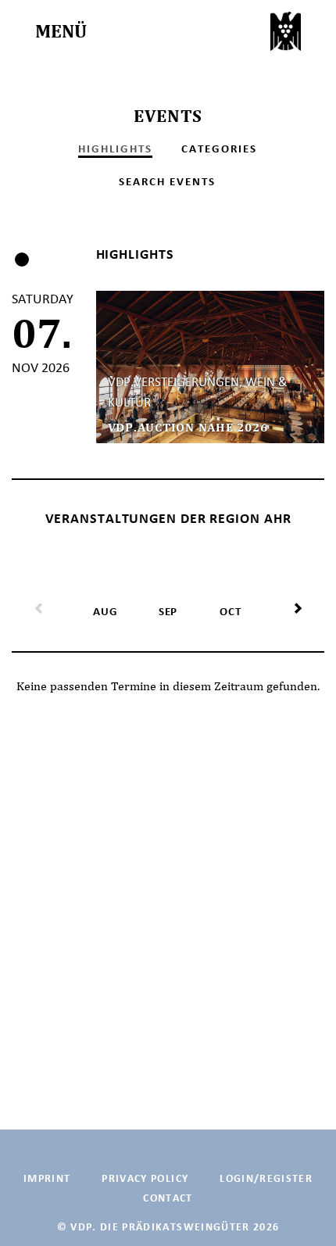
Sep (168, 611)
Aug (105, 611)
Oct (230, 611)
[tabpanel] (168, 367)
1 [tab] (22, 259)
